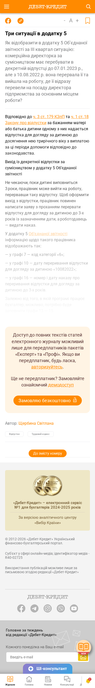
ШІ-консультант (51, 668)
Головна (29, 684)
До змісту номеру (47, 453)
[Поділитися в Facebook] (8, 21)
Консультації (67, 684)
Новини (48, 684)
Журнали (10, 684)
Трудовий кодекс (41, 434)
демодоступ (61, 384)
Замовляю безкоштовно (44, 400)
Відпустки (14, 434)
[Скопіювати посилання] (20, 21)
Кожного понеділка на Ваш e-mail (35, 647)
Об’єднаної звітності (48, 233)
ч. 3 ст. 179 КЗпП (49, 116)
